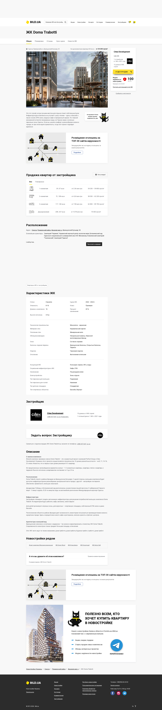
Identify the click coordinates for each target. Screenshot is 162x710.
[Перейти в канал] (81, 633)
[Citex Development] (130, 61)
